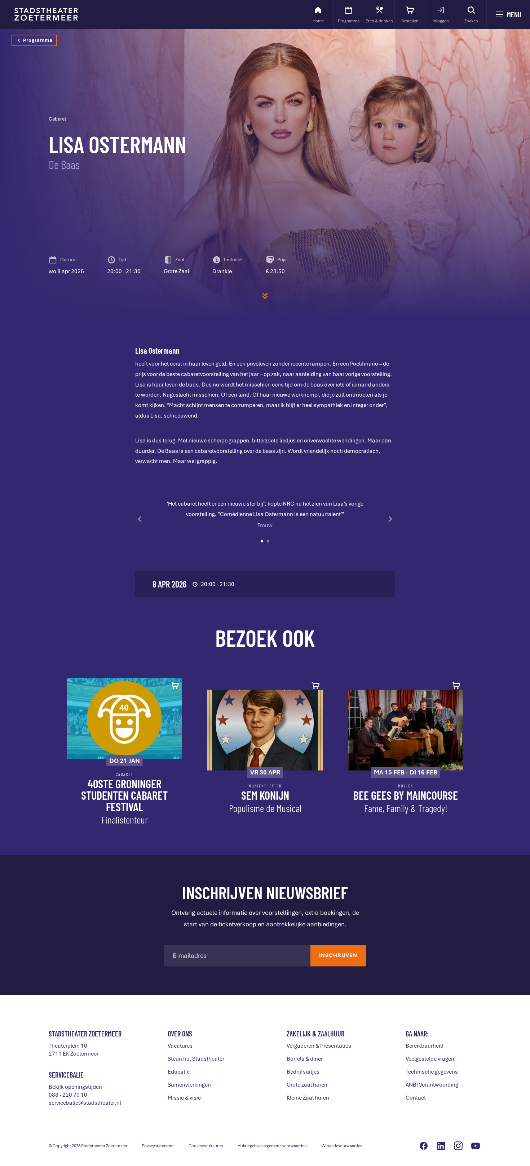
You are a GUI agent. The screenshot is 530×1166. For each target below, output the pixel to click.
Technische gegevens (432, 1071)
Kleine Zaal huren (308, 1097)
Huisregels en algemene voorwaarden (272, 1145)
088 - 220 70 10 (68, 1095)
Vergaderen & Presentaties (319, 1045)
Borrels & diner (305, 1058)
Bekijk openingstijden (75, 1087)
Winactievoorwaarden (342, 1145)
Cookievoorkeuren (206, 1145)
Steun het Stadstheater (196, 1058)
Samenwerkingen (189, 1084)
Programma (38, 40)
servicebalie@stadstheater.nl (85, 1102)
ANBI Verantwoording (432, 1084)
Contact (416, 1097)
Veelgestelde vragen (430, 1058)
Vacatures (180, 1045)
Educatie (179, 1071)
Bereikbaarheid (424, 1045)
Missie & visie (184, 1097)
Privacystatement (158, 1145)
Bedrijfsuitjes (303, 1071)
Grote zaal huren (307, 1084)
